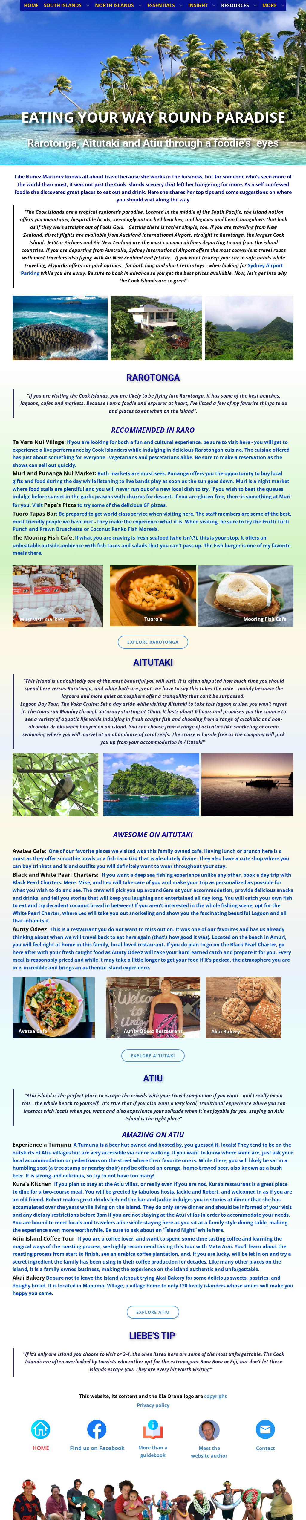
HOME (41, 1448)
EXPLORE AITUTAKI (153, 1055)
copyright (215, 1396)
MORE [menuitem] (269, 5)
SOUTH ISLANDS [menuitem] (63, 5)
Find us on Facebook (97, 1448)
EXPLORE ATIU (153, 1312)
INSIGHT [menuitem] (198, 5)
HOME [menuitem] (31, 5)
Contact (265, 1448)
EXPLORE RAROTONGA (153, 642)
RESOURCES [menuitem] (235, 5)
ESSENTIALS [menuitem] (161, 5)
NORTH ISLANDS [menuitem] (114, 5)
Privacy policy (153, 1405)
